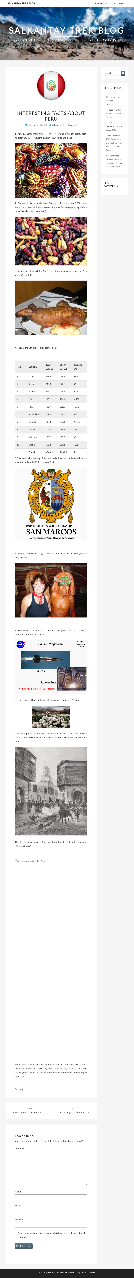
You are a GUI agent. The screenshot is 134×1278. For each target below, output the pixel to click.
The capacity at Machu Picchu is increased (113, 100)
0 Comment (71, 125)
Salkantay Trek (100, 3)
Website (19, 1219)
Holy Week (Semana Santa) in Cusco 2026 (114, 126)
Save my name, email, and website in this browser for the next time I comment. (51, 1235)
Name (18, 1191)
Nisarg (92, 1272)
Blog (113, 3)
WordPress (73, 1272)
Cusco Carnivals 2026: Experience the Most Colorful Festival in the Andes (114, 142)
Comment (20, 1148)
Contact (123, 3)
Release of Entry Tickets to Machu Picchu (113, 113)
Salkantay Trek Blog (21, 3)
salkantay (57, 125)
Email (18, 1205)
